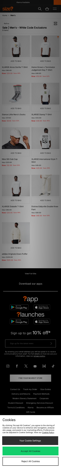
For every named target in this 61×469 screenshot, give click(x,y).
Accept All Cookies (30, 451)
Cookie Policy (48, 432)
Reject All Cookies (30, 461)
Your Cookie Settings (30, 440)
